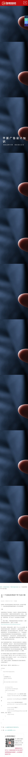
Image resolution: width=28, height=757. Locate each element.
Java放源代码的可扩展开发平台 (12, 727)
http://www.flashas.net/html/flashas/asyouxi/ (10, 624)
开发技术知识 (6, 587)
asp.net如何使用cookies (10, 730)
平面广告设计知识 (14, 587)
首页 (1, 587)
